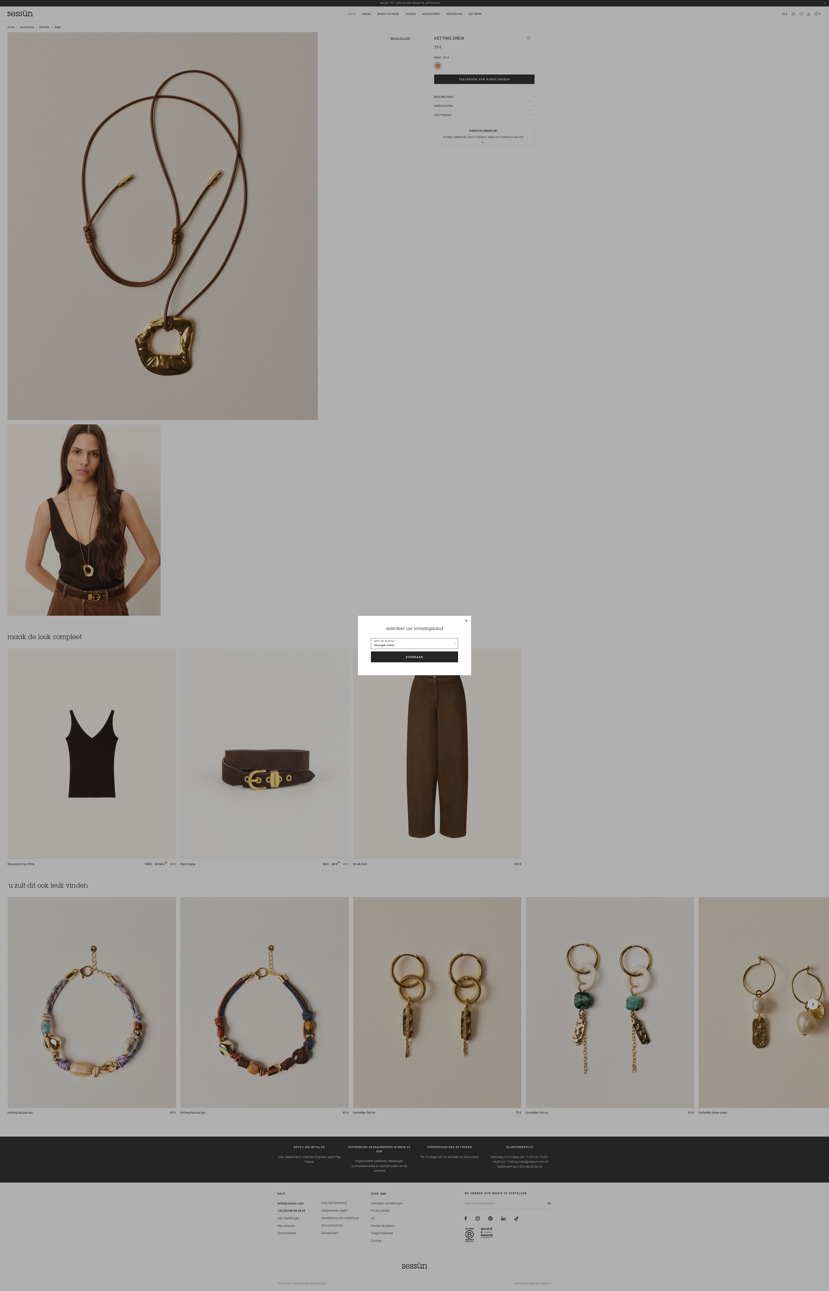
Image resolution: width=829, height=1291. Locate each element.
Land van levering (384, 641)
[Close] (466, 620)
